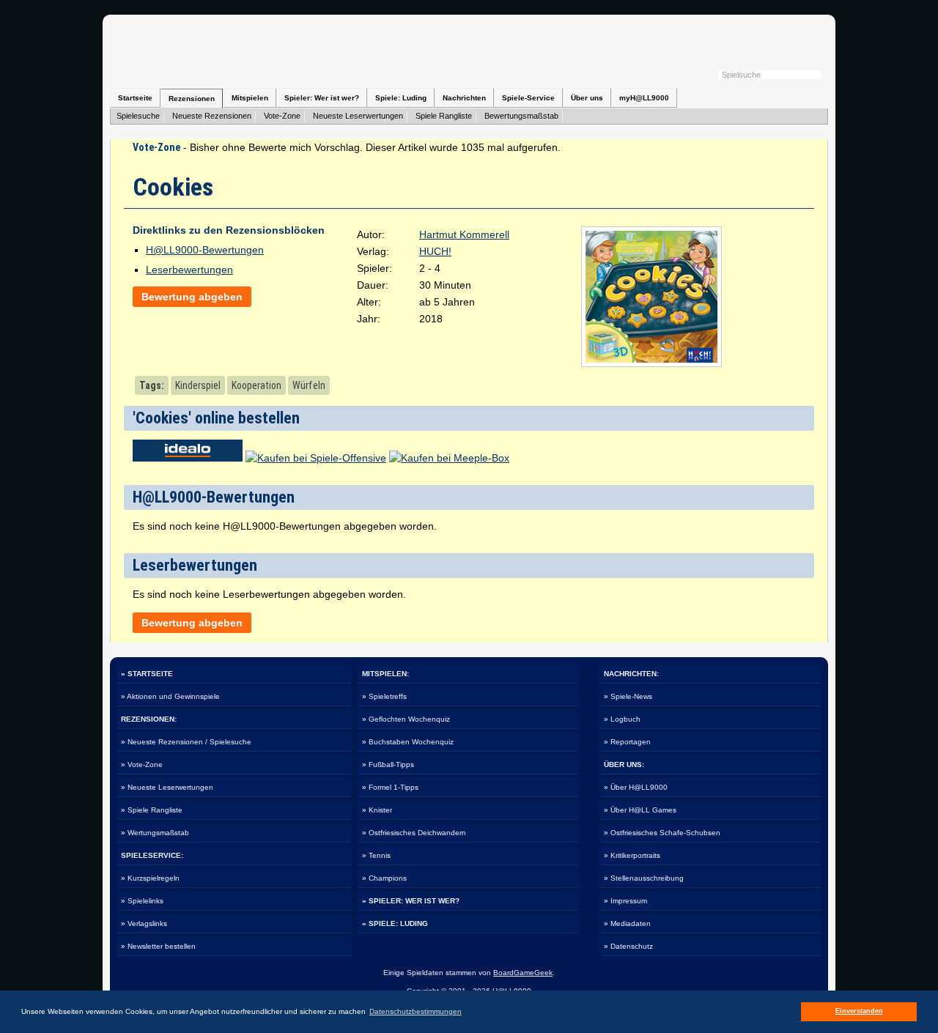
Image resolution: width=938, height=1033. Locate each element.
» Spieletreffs (384, 696)
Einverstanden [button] (859, 1011)
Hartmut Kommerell (464, 234)
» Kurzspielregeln (150, 878)
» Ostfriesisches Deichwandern (414, 833)
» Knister (377, 810)
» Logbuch (622, 719)
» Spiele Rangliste (151, 810)
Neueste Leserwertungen (358, 115)
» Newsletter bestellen (158, 946)
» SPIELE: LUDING (395, 923)
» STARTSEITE (147, 674)
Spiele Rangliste (444, 115)
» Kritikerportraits (632, 855)
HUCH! (435, 251)
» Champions (384, 878)
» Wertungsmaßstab (155, 833)
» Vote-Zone (142, 764)
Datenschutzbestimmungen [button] (415, 1011)
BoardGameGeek (523, 973)
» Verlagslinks (144, 923)
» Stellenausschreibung (644, 878)
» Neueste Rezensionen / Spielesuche (186, 742)
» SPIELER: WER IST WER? (410, 901)
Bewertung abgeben (192, 297)
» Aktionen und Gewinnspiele (170, 696)
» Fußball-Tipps (388, 764)
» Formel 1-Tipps (390, 787)
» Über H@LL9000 (636, 787)
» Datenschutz (628, 946)
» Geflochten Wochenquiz (406, 719)
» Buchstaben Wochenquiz (408, 742)
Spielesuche (138, 115)
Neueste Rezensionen (211, 115)
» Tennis (376, 855)
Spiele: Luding (400, 98)
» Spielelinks (142, 901)
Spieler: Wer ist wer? (321, 98)
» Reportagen (627, 742)
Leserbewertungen (189, 269)
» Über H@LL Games (640, 810)
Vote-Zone (282, 115)
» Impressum (625, 901)
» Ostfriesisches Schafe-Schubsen (662, 833)
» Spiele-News (628, 696)
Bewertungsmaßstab (521, 115)
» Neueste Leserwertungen (167, 787)
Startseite (135, 98)
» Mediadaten (627, 923)
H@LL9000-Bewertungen (205, 250)
